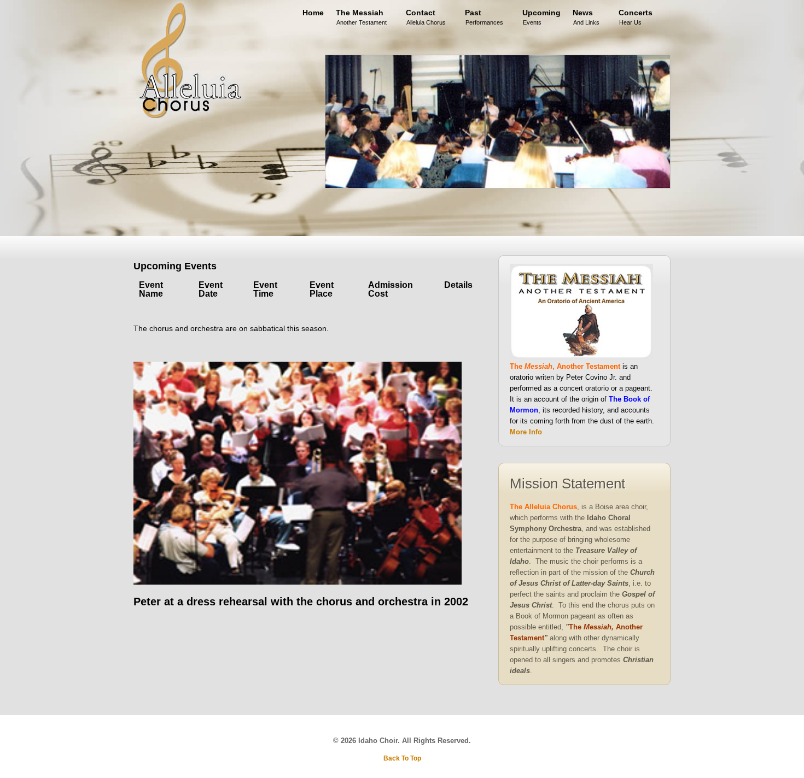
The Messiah (361, 15)
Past (484, 15)
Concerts (635, 15)
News (586, 15)
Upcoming (541, 15)
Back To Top (402, 758)
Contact (426, 15)
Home (313, 12)
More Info (526, 432)
